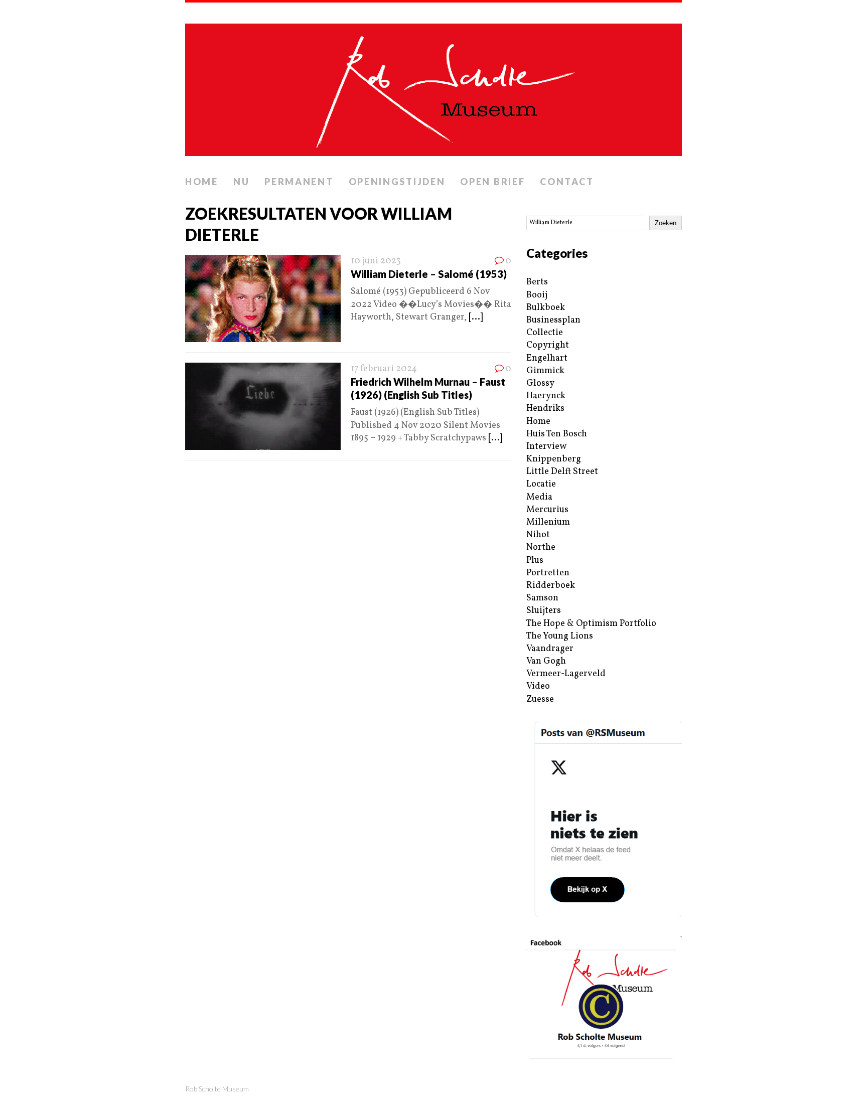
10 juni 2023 (376, 261)
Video (538, 686)
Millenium (548, 522)
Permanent (298, 181)
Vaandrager (549, 649)
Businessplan (553, 320)
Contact (567, 181)
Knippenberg (553, 459)
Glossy (540, 383)
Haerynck (545, 396)
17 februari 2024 (384, 369)
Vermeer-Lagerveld (566, 674)
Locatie (541, 484)
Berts (537, 282)
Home (201, 181)
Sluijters (543, 610)
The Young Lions (559, 636)
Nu (241, 181)
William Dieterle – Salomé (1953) (429, 274)
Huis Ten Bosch (556, 434)
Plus (534, 560)
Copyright (547, 345)
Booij (536, 295)
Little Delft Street (562, 471)
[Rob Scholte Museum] (433, 87)
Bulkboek (545, 307)
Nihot (538, 535)
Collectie (544, 333)
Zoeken (665, 223)
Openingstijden (397, 181)
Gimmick (545, 371)
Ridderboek (550, 585)
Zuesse (540, 699)
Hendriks (545, 408)
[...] (476, 317)
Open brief (492, 181)
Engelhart (546, 358)
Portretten (547, 573)
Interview (546, 446)
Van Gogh (546, 661)
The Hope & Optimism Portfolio (591, 623)
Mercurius (547, 510)
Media (539, 497)
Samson (542, 598)
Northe (540, 547)
